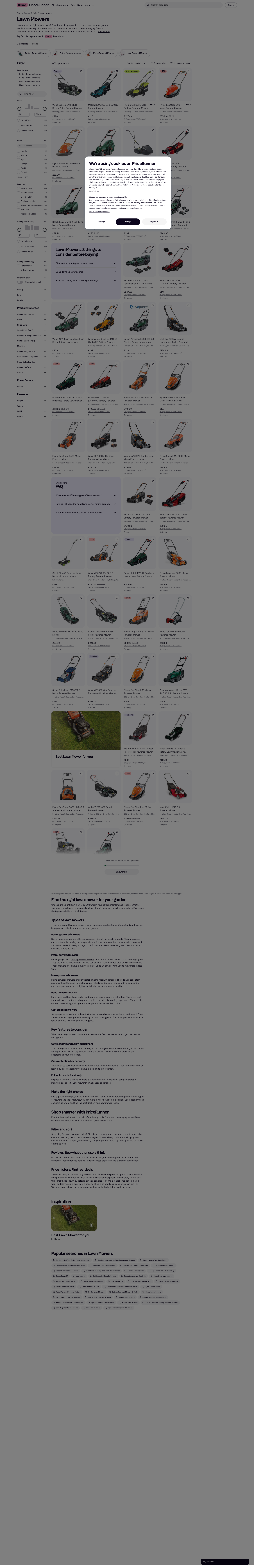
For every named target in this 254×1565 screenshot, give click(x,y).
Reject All (154, 221)
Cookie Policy (94, 191)
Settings (101, 221)
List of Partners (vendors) (99, 212)
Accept (127, 221)
